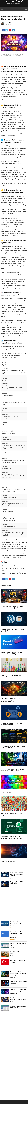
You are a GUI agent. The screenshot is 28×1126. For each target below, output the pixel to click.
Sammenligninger (14, 983)
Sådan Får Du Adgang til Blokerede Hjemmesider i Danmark (16, 874)
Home (2, 13)
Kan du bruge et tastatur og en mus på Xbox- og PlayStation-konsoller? (12, 769)
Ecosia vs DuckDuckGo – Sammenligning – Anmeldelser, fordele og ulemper (18, 973)
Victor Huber (8, 23)
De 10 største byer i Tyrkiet (17, 960)
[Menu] (2, 9)
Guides (3, 16)
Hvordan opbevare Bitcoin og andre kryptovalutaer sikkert (11, 723)
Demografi (12, 962)
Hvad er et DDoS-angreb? (8, 861)
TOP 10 (11, 955)
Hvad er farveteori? (7, 792)
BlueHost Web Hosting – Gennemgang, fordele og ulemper (16, 933)
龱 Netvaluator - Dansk (18, 16)
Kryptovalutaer (9, 16)
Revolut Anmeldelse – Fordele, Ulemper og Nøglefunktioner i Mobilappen (13, 653)
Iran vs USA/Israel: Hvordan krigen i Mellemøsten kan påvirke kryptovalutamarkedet (11, 700)
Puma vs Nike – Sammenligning (18, 981)
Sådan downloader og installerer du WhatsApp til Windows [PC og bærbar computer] (12, 838)
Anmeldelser (13, 925)
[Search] (22, 9)
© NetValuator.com (14, 1101)
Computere (12, 947)
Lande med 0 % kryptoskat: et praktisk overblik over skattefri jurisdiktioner (12, 607)
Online (11, 885)
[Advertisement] (14, 59)
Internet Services (14, 977)
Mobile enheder (13, 993)
